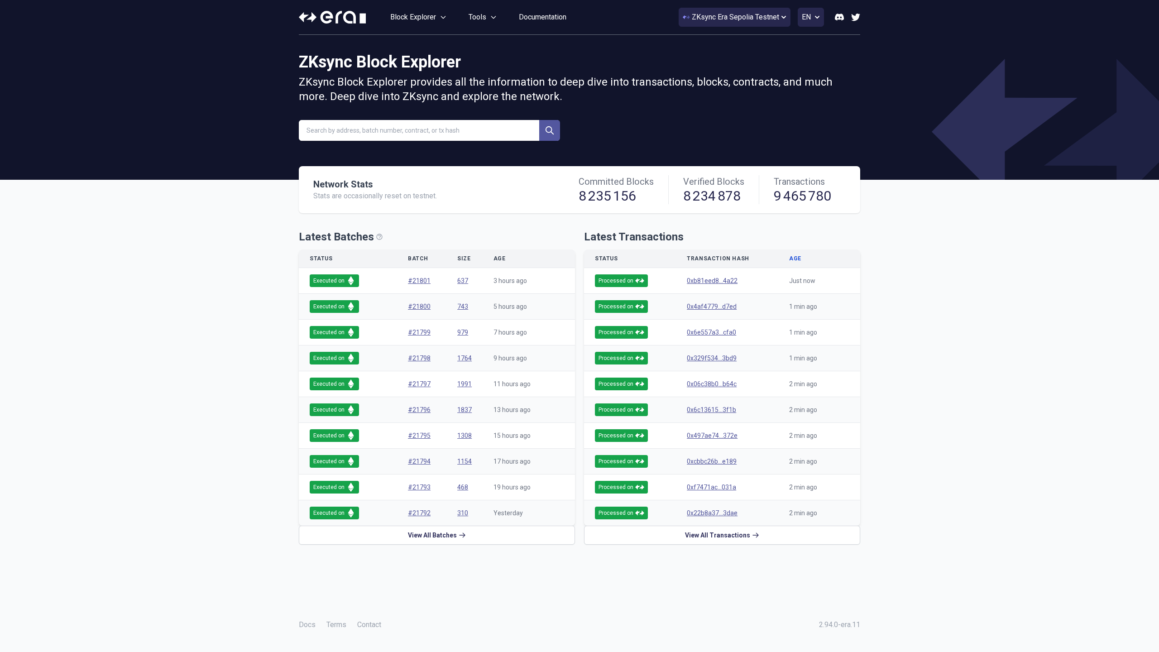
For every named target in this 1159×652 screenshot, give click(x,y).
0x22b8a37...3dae (712, 513)
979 (462, 332)
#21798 (419, 358)
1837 (464, 409)
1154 (464, 461)
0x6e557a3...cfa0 (711, 332)
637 (462, 280)
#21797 (419, 384)
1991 (464, 384)
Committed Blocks (616, 181)
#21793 (419, 487)
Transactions (799, 181)
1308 (464, 435)
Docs (307, 624)
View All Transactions (717, 535)
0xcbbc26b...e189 (712, 461)
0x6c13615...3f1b (711, 409)
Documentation (542, 17)
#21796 (419, 409)
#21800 (419, 306)
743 (462, 306)
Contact (369, 624)
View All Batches (432, 535)
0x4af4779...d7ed (712, 306)
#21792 (419, 513)
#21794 (419, 461)
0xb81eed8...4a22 (712, 280)
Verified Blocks (713, 181)
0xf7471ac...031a (711, 487)
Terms (336, 624)
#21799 (419, 332)
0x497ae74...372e (712, 435)
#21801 (419, 280)
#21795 (419, 435)
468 (462, 487)
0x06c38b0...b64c (712, 384)
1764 (464, 358)
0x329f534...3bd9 (712, 358)
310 (462, 513)
